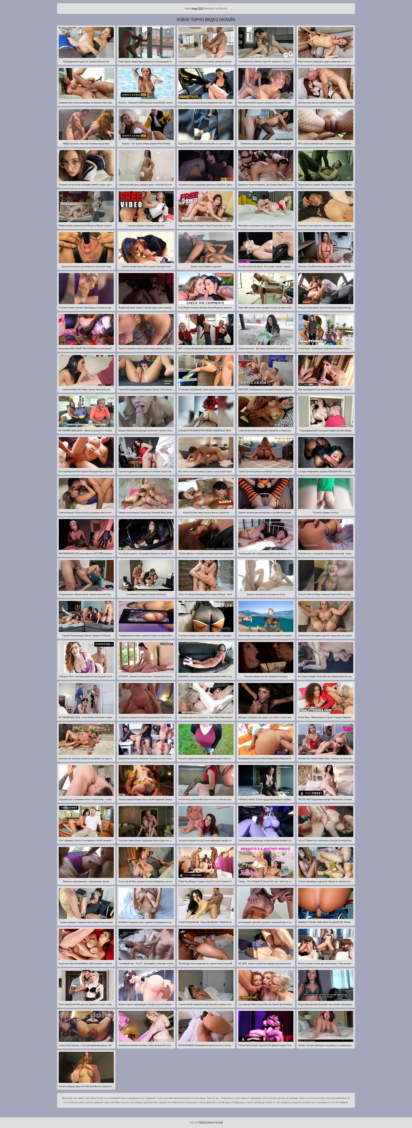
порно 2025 (197, 8)
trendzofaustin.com (210, 1122)
